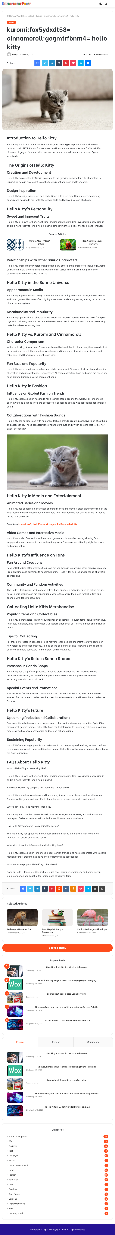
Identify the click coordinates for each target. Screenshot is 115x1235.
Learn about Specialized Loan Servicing (67, 993)
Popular (20, 1042)
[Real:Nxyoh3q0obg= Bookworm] (57, 917)
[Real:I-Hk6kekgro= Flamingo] (92, 917)
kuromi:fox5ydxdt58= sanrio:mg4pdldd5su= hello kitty (47, 524)
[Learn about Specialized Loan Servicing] (15, 997)
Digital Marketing (17, 1203)
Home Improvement (18, 1165)
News (11, 1170)
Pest (11, 1208)
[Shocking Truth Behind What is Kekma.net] (15, 971)
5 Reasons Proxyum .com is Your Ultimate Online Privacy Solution (67, 1007)
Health (12, 1160)
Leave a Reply (57, 947)
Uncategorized (16, 1213)
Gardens (13, 1199)
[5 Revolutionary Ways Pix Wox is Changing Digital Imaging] (15, 984)
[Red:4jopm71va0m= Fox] (22, 917)
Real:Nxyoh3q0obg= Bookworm (52, 930)
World (19, 16)
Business (13, 1146)
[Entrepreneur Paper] (16, 3)
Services (13, 1189)
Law (11, 1184)
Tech (11, 1151)
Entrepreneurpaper (18, 1136)
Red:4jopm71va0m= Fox (19, 929)
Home (12, 16)
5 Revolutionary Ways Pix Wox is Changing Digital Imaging (67, 980)
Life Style (13, 1155)
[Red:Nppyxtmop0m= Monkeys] (68, 244)
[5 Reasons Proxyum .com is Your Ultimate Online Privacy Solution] (15, 1011)
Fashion (12, 1175)
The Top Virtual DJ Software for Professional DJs (66, 1020)
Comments (93, 1042)
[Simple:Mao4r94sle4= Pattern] (15, 244)
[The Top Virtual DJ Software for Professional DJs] (15, 1024)
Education (13, 1179)
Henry (15, 54)
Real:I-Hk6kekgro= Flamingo (92, 929)
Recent (56, 1042)
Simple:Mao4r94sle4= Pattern (40, 242)
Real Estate (14, 1194)
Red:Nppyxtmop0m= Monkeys (93, 242)
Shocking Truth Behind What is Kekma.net (67, 966)
